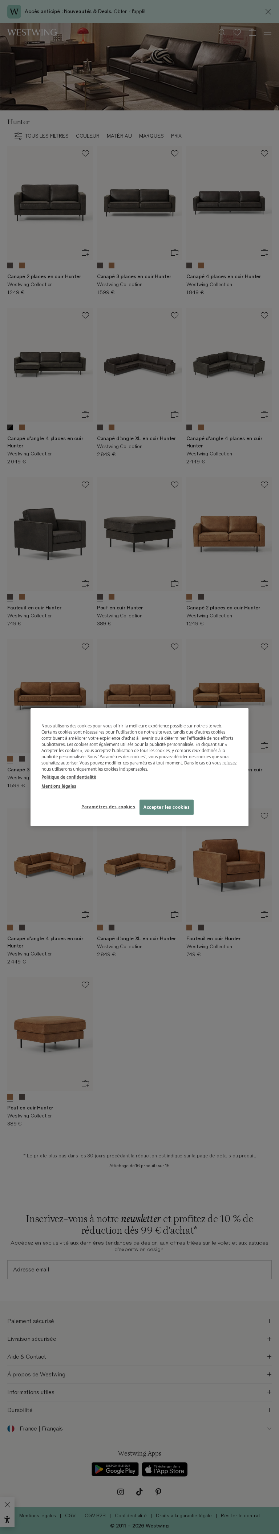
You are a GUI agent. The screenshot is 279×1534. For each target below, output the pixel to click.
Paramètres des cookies (108, 806)
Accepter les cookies (166, 806)
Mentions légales (58, 785)
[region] (139, 767)
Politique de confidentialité (68, 776)
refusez (229, 763)
